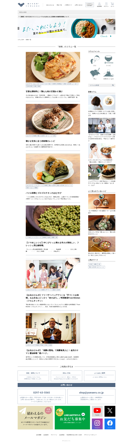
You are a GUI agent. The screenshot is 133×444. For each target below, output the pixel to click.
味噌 (54, 84)
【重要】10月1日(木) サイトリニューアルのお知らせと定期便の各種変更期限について (44, 16)
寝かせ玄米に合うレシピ (45, 136)
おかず (28, 84)
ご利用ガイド (68, 5)
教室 (54, 290)
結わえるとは (50, 5)
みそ (43, 84)
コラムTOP (21, 39)
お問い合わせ (78, 5)
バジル (35, 185)
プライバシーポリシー (90, 434)
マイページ (54, 434)
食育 (58, 290)
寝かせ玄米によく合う (71, 84)
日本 (46, 345)
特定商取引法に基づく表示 (74, 434)
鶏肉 (36, 188)
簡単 (39, 86)
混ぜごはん (29, 188)
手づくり (48, 290)
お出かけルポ (30, 290)
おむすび (29, 136)
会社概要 (38, 434)
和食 (41, 345)
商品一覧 (59, 5)
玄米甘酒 (29, 86)
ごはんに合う (36, 84)
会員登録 (61, 434)
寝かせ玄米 (52, 185)
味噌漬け (60, 84)
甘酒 (34, 86)
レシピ (41, 185)
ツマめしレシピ (31, 237)
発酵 (53, 237)
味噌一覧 (28, 39)
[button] (18, 28)
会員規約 (46, 434)
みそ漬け (48, 84)
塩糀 (48, 237)
